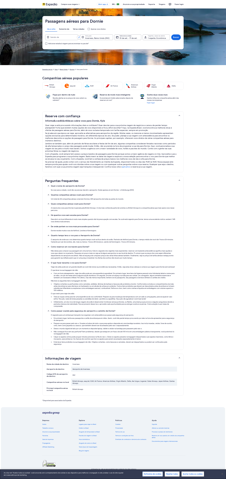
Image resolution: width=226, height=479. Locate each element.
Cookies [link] (117, 424)
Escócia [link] (72, 69)
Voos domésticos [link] (84, 439)
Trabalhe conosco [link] (47, 428)
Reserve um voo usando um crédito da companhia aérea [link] (168, 436)
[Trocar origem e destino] (79, 37)
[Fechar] (222, 473)
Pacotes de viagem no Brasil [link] (88, 436)
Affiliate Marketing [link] (48, 447)
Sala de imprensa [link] (47, 439)
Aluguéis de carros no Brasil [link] (87, 443)
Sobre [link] (44, 424)
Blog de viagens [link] (84, 451)
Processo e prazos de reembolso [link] (162, 432)
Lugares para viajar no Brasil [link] (87, 424)
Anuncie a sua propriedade (134, 4)
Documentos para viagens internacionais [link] (165, 441)
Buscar (176, 37)
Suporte (151, 4)
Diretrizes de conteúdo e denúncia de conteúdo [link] (130, 439)
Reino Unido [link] (64, 69)
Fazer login (179, 4)
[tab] (51, 29)
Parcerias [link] (45, 436)
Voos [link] (56, 69)
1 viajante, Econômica (157, 38)
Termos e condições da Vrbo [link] (124, 436)
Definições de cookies (152, 474)
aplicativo (126, 167)
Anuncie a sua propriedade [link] (51, 432)
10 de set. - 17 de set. (128, 38)
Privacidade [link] (119, 428)
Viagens (162, 4)
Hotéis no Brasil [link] (84, 428)
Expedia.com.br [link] (47, 69)
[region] (113, 474)
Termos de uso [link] (120, 432)
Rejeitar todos (172, 474)
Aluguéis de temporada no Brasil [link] (89, 432)
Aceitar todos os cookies (193, 474)
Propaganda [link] (46, 443)
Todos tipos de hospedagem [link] (88, 447)
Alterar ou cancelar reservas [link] (160, 428)
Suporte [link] (154, 424)
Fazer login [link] (151, 103)
